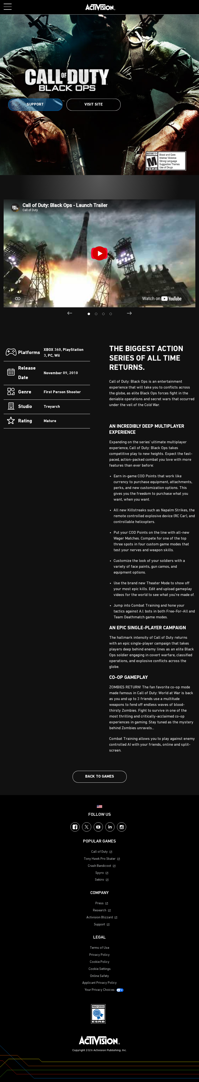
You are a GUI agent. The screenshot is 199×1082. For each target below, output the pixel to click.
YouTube (98, 827)
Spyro (99, 873)
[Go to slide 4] (110, 314)
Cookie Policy (99, 962)
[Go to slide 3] (103, 314)
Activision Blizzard (99, 917)
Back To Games (99, 777)
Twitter (86, 827)
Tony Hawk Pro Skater (100, 859)
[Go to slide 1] (89, 314)
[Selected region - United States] (99, 806)
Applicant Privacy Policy (99, 983)
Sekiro (99, 880)
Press (99, 903)
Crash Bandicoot (99, 866)
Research (99, 910)
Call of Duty (99, 852)
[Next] (129, 313)
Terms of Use (99, 948)
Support (35, 104)
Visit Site (93, 104)
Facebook (75, 827)
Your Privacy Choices (100, 990)
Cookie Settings (100, 969)
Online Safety (99, 976)
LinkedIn (110, 827)
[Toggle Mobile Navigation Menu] (8, 7)
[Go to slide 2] (96, 314)
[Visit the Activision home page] (100, 7)
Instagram (121, 827)
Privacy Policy (99, 955)
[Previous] (69, 313)
